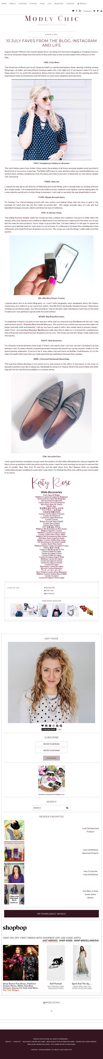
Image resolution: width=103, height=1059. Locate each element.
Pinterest (50, 593)
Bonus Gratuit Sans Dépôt (51, 521)
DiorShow (77, 321)
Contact (71, 4)
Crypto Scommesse (51, 515)
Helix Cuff (44, 171)
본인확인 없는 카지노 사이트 (51, 508)
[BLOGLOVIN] (73, 11)
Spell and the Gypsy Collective (82, 984)
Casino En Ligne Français (51, 561)
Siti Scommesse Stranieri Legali (51, 542)
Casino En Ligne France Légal (51, 577)
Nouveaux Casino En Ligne (51, 566)
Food (42, 4)
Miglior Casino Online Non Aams (51, 540)
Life (49, 4)
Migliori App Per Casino (51, 531)
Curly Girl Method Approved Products (90, 851)
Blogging (58, 4)
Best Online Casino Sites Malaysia (51, 572)
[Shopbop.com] (17, 928)
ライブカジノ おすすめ (51, 510)
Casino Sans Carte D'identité (51, 502)
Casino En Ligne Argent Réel (51, 557)
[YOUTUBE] (101, 11)
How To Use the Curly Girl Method (90, 873)
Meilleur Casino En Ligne (51, 559)
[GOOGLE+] (80, 11)
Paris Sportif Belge (51, 495)
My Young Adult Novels (51, 914)
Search (83, 4)
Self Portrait (56, 984)
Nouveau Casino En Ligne (34, 1041)
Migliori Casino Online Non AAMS (52, 574)
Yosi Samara (74, 467)
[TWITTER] (98, 11)
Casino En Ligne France (51, 553)
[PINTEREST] (94, 11)
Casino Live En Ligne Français (51, 514)
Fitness (33, 4)
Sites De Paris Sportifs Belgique (51, 499)
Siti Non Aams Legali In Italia (51, 538)
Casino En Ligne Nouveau (52, 517)
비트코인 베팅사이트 (51, 512)
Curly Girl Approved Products (90, 830)
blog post (37, 303)
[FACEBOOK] (76, 11)
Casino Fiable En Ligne (51, 551)
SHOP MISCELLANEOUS (86, 940)
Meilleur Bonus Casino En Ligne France (52, 546)
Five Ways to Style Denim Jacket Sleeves (90, 894)
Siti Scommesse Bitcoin (51, 500)
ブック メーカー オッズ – (51, 570)
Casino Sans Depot (51, 523)
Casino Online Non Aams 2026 (51, 534)
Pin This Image (52, 118)
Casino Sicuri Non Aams (51, 544)
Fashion (23, 4)
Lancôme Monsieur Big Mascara (34, 330)
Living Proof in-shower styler (22, 218)
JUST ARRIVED (50, 940)
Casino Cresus (51, 519)
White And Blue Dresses (18, 986)
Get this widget (11, 990)
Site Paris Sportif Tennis (51, 504)
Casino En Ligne (51, 564)
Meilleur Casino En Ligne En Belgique (51, 497)
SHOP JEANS (65, 940)
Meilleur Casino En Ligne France (52, 532)
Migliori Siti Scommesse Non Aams (51, 529)
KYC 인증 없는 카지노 (52, 527)
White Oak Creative (63, 1049)
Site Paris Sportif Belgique (63, 1044)
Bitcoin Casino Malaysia (51, 568)
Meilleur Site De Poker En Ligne (60, 1041)
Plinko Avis (51, 506)
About (13, 4)
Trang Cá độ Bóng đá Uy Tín (51, 549)
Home (3, 4)
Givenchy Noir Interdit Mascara (38, 324)
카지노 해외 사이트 (51, 547)
